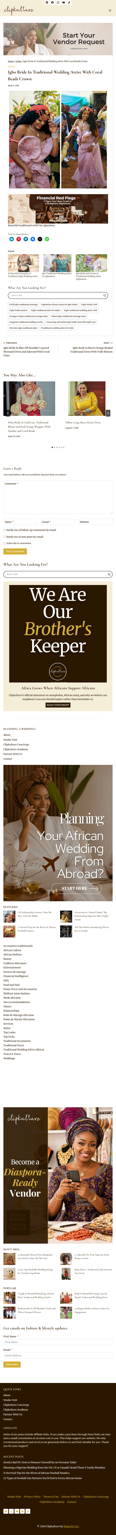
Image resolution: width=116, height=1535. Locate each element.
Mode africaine (12, 997)
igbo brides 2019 (89, 304)
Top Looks (9, 1032)
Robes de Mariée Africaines (19, 1019)
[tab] (52, 447)
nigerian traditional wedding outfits (26, 322)
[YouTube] (63, 2)
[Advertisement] (58, 1084)
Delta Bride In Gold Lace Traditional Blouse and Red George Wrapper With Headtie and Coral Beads (29, 427)
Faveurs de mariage (14, 971)
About (6, 734)
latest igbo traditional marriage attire (68, 316)
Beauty (7, 958)
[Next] (108, 413)
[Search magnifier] (105, 295)
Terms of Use (51, 1496)
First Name (9, 1336)
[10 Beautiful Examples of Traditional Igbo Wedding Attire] (23, 263)
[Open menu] (110, 10)
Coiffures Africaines (14, 963)
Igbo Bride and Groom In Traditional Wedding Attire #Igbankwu (88, 276)
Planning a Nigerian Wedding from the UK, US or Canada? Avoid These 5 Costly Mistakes (54, 1467)
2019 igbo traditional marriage (23, 304)
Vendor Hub (10, 739)
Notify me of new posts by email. (25, 536)
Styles (11, 66)
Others (7, 1006)
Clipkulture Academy (15, 749)
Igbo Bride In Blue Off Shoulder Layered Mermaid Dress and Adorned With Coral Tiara (26, 349)
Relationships (11, 1010)
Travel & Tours (12, 1054)
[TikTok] (69, 2)
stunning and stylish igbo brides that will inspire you (71, 322)
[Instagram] (58, 2)
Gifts (6, 980)
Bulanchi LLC (71, 1526)
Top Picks (9, 1036)
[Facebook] (52, 2)
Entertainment (12, 967)
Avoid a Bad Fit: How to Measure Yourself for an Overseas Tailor (40, 1462)
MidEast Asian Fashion (16, 993)
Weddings (9, 1058)
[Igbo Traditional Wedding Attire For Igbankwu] (57, 263)
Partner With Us (12, 754)
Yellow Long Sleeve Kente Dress (83, 422)
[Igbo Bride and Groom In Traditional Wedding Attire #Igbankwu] (91, 263)
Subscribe (12, 1364)
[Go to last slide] (8, 413)
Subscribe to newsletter (19, 543)
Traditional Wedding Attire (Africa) (23, 1049)
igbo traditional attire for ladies (45, 310)
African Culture (12, 950)
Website (84, 522)
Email (46, 522)
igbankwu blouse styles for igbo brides (59, 304)
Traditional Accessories (17, 1041)
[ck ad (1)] (58, 39)
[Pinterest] (47, 2)
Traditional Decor (13, 1045)
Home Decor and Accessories (20, 989)
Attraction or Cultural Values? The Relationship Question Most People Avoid (91, 916)
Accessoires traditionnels (18, 945)
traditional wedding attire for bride (57, 328)
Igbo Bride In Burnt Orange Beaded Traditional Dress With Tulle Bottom (91, 347)
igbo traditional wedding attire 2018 (80, 310)
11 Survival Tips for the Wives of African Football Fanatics (36, 1473)
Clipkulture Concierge (16, 744)
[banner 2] (58, 209)
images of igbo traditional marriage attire (28, 316)
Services (8, 1023)
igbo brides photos (18, 310)
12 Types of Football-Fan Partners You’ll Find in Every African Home (42, 1478)
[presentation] (29, 398)
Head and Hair (11, 984)
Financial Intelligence (15, 976)
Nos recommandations (16, 1002)
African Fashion (12, 954)
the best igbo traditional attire (23, 328)
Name (9, 522)
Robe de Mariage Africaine (18, 1015)
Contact (7, 758)
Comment (11, 483)
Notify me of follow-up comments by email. (31, 530)
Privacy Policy (32, 1496)
